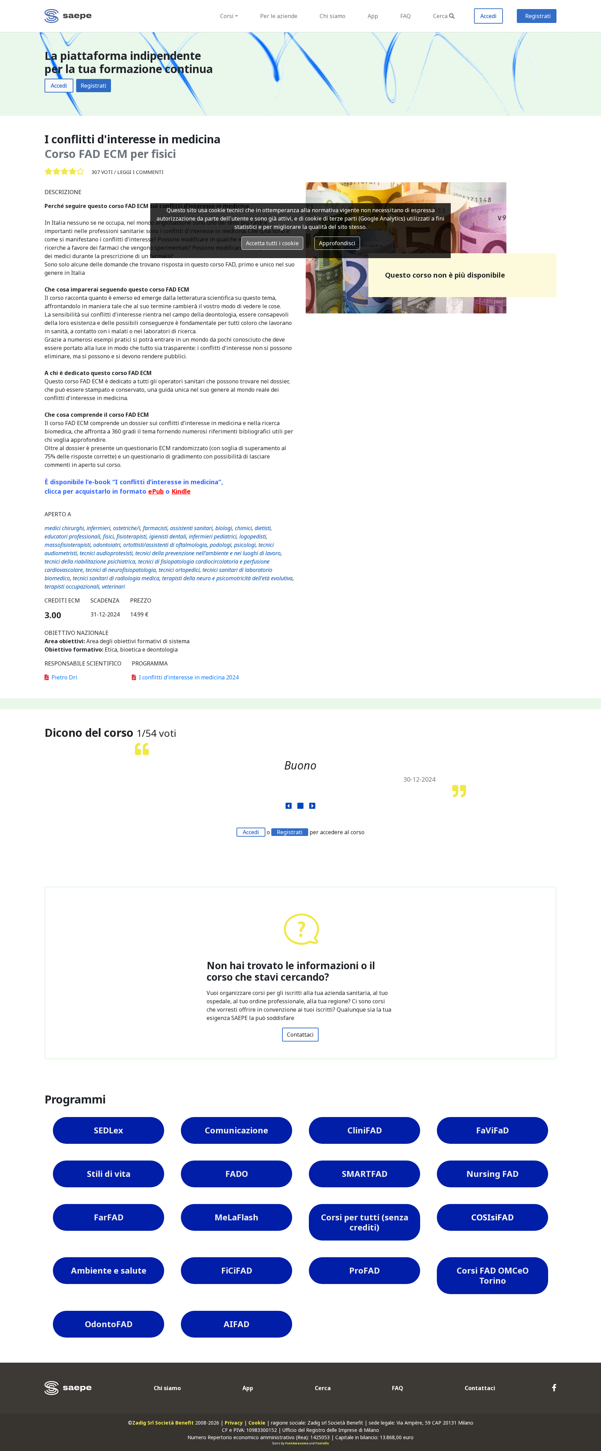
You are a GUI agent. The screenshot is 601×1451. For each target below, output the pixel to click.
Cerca (440, 16)
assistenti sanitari (191, 528)
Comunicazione (236, 1130)
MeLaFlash (236, 1217)
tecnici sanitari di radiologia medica (116, 578)
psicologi (245, 545)
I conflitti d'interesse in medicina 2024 (189, 677)
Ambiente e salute (108, 1270)
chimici (243, 528)
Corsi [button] (227, 16)
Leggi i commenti (140, 172)
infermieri (98, 528)
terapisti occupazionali (72, 586)
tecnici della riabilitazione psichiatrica (90, 561)
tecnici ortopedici (179, 570)
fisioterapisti (131, 536)
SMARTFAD (364, 1173)
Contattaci (300, 1034)
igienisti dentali (167, 536)
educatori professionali (72, 536)
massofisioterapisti (67, 545)
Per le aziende (278, 16)
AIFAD (236, 1324)
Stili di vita (108, 1173)
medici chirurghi (64, 528)
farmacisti (155, 528)
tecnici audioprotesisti (106, 553)
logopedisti (252, 536)
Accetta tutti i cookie (272, 243)
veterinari (113, 586)
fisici (108, 536)
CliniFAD (364, 1130)
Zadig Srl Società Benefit (163, 1422)
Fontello (322, 1443)
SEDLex (108, 1130)
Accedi (488, 16)
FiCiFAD (236, 1270)
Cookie (256, 1422)
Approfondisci (337, 243)
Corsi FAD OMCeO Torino (493, 1275)
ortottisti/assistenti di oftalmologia (165, 545)
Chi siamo (332, 16)
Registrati (538, 16)
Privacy (234, 1422)
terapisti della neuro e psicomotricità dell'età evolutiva (227, 578)
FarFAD (108, 1217)
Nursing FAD (492, 1173)
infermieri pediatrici (213, 536)
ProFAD (364, 1270)
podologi (220, 545)
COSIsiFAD (492, 1217)
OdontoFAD (109, 1324)
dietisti (263, 528)
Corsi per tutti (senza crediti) (364, 1222)
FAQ (405, 16)
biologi (223, 528)
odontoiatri (106, 545)
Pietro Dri (64, 677)
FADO (236, 1173)
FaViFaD (492, 1130)
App (373, 16)
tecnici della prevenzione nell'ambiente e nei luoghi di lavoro (208, 553)
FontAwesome (296, 1443)
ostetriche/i (126, 528)
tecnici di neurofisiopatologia (121, 570)
